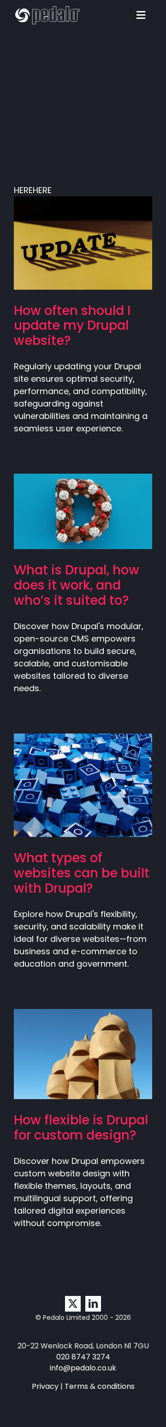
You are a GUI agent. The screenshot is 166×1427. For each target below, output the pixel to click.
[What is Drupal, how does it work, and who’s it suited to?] (83, 511)
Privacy (45, 1386)
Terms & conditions (100, 1386)
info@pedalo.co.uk (83, 1368)
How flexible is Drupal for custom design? (69, 1031)
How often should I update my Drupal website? (69, 220)
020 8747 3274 (83, 1357)
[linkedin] (93, 1304)
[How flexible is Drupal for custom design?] (83, 1054)
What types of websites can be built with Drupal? (69, 762)
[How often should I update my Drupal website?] (83, 243)
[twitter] (73, 1304)
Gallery (97, 220)
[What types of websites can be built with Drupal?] (83, 785)
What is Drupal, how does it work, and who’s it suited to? (69, 488)
